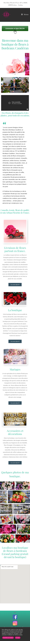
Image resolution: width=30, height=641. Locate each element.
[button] (2, 64)
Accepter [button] (18, 637)
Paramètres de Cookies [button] (8, 637)
